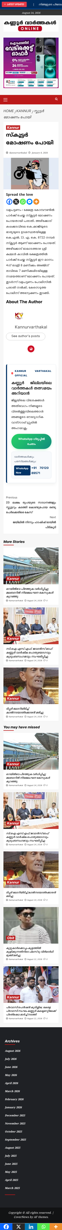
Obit (10, 938)
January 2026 (13, 1107)
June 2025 (11, 1164)
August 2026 (12, 1051)
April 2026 (11, 1083)
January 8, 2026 (40, 153)
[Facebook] (9, 202)
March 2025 (12, 1188)
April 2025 (11, 1180)
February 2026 (14, 1099)
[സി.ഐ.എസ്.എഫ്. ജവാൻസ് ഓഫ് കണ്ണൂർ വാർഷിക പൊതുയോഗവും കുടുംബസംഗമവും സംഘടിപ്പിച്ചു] (31, 625)
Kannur (13, 128)
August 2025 (12, 1148)
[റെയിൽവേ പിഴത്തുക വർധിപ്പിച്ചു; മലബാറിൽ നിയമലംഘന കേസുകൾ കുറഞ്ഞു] (31, 566)
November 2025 (15, 1123)
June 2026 (11, 1067)
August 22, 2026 (34, 959)
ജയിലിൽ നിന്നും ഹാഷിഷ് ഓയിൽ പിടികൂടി (34, 522)
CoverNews (21, 1217)
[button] (6, 99)
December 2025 (15, 1115)
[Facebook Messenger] (30, 202)
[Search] (56, 99)
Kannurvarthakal (18, 153)
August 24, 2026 (34, 600)
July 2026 (10, 1059)
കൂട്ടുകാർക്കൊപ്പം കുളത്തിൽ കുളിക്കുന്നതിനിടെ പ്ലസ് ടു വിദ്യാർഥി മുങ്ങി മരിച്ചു (29, 951)
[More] (36, 202)
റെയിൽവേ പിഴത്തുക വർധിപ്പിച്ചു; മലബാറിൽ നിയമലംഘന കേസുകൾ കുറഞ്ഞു (29, 592)
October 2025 (13, 1132)
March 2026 (12, 1091)
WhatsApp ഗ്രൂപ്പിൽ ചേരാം (31, 441)
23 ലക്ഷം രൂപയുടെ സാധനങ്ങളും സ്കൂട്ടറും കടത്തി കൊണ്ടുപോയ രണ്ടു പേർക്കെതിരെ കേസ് (31, 505)
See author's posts (25, 336)
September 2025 (15, 1140)
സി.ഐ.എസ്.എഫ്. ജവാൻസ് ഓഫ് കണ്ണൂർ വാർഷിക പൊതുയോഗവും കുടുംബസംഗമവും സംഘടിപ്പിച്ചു (29, 652)
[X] (16, 202)
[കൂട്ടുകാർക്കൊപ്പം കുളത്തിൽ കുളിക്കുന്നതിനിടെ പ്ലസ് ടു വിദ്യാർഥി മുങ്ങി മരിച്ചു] (31, 925)
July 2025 (10, 1156)
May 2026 (11, 1075)
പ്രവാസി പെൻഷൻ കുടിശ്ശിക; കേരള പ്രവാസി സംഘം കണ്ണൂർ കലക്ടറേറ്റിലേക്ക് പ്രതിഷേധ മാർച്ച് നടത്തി (31, 1011)
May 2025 (11, 1172)
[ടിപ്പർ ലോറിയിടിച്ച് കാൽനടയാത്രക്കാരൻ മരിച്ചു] (31, 686)
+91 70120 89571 (32, 470)
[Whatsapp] (23, 202)
